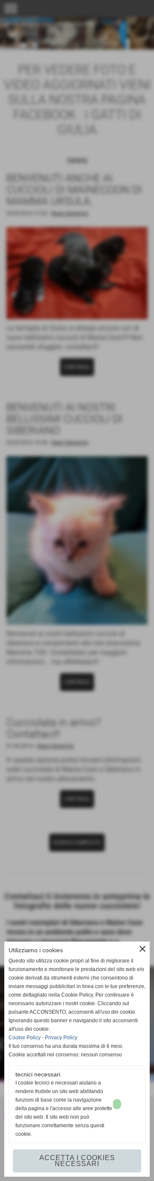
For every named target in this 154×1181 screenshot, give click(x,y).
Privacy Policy (61, 1038)
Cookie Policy (25, 1038)
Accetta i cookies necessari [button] (77, 1160)
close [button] (142, 949)
